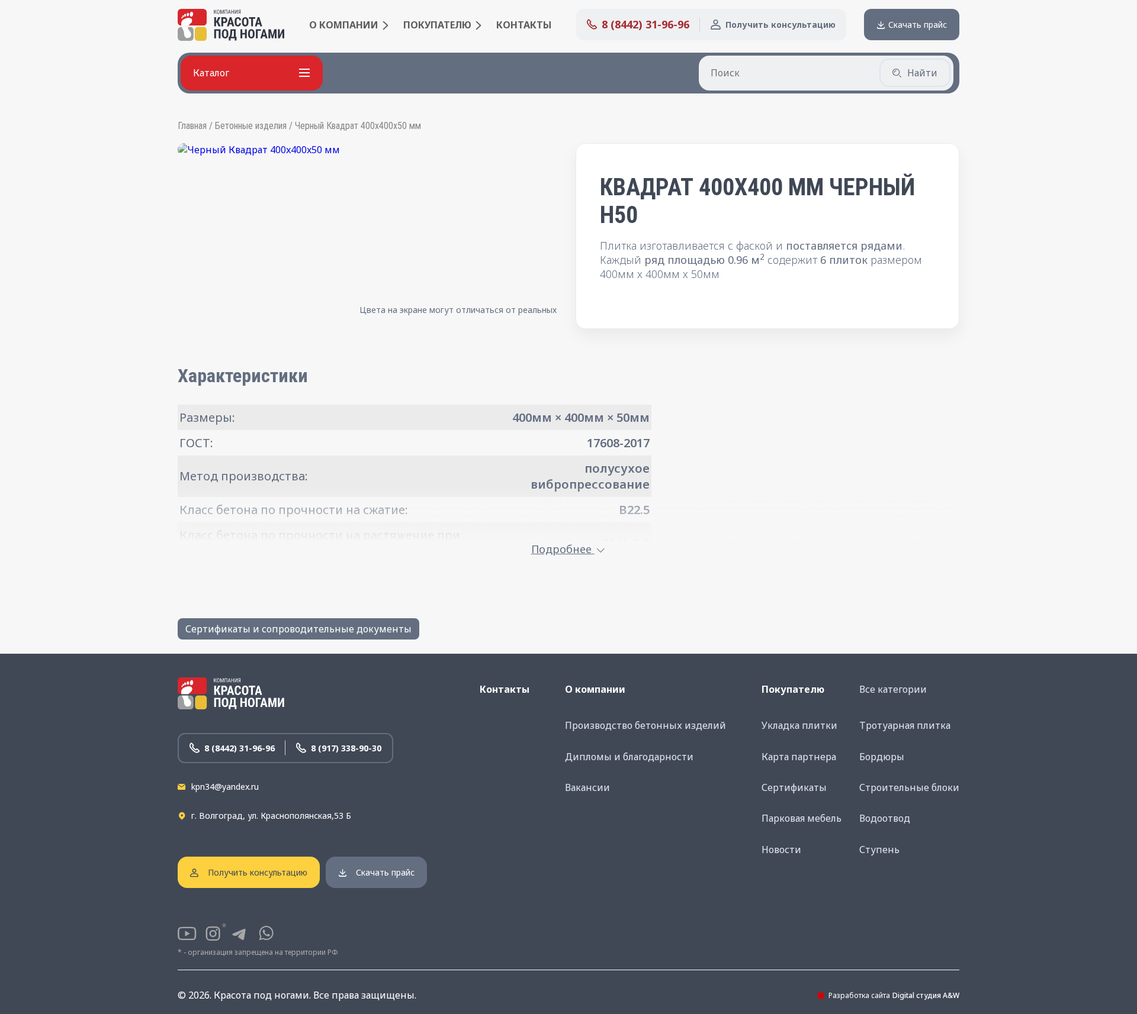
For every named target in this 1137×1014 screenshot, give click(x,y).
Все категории (893, 689)
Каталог (211, 72)
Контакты (523, 24)
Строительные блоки (909, 787)
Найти (922, 72)
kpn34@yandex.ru (225, 786)
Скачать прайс (917, 24)
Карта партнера (799, 756)
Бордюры (881, 756)
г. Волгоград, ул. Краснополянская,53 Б (271, 815)
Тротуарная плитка (904, 725)
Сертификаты (794, 787)
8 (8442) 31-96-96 (645, 24)
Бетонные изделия (251, 125)
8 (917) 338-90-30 (346, 748)
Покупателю (437, 24)
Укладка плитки (799, 725)
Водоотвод (884, 818)
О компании (343, 24)
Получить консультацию (780, 24)
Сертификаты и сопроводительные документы (298, 628)
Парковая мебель (801, 818)
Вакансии (587, 787)
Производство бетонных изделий (645, 725)
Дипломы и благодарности (629, 756)
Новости (781, 849)
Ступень (879, 849)
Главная (192, 125)
